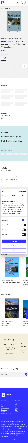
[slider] (14, 22)
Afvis (14, 250)
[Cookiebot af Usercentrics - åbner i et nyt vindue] (19, 191)
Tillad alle (14, 241)
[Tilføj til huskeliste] (24, 66)
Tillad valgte (14, 246)
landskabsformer (7, 137)
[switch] (24, 225)
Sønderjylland (16, 141)
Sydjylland (5, 141)
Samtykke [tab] (5, 195)
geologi (19, 137)
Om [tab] (23, 195)
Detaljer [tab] (14, 195)
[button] (14, 374)
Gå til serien (4, 254)
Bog (3, 59)
